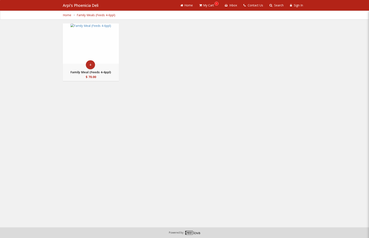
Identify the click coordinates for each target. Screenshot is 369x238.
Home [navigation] (67, 15)
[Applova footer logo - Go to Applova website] (192, 233)
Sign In (298, 5)
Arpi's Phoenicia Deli (80, 5)
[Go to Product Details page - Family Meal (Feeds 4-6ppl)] (91, 43)
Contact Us (255, 5)
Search (278, 5)
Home (188, 5)
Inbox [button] (232, 5)
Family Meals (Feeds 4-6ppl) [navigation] (96, 15)
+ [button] (90, 65)
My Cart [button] (210, 4)
